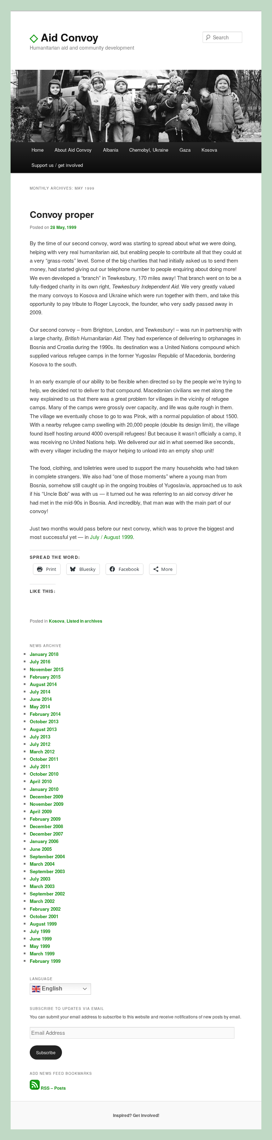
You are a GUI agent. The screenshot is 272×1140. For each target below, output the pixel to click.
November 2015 (46, 669)
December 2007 (46, 833)
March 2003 (42, 886)
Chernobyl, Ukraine (148, 149)
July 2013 (40, 736)
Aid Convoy (64, 37)
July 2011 (40, 766)
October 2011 (44, 759)
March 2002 (42, 901)
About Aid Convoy (73, 149)
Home (38, 149)
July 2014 (40, 691)
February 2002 (45, 908)
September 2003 (47, 871)
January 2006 (44, 841)
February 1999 (45, 961)
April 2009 (41, 811)
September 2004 (47, 856)
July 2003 (40, 878)
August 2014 (43, 684)
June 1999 (41, 938)
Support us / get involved (57, 165)
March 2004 (42, 863)
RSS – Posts (53, 1088)
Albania (110, 149)
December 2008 (46, 826)
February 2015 (45, 676)
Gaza (185, 149)
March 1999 (42, 953)
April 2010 (41, 781)
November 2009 (46, 804)
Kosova (209, 149)
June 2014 (41, 699)
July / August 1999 (111, 536)
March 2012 (42, 751)
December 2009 (46, 796)
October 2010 (44, 773)
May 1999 (40, 946)
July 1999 (40, 931)
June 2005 (41, 849)
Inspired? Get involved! (136, 1115)
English (51, 988)
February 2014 (45, 714)
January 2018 (44, 654)
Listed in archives (84, 621)
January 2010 (44, 789)
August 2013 (43, 729)
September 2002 (47, 893)
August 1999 (43, 923)
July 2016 (40, 661)
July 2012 (40, 744)
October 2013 (44, 721)
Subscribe (46, 1052)
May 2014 (40, 706)
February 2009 (45, 818)
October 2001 (44, 916)
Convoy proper (62, 214)
